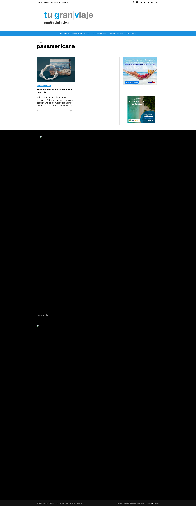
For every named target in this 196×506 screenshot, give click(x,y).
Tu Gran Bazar (43, 86)
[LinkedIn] (140, 2)
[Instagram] (137, 2)
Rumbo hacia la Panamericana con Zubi (54, 91)
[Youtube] (152, 2)
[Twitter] (148, 2)
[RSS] (144, 2)
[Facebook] (133, 2)
